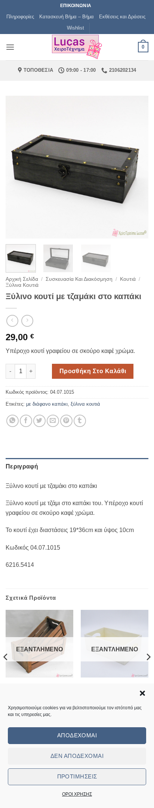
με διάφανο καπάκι (47, 404)
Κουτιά (128, 279)
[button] (142, 693)
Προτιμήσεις (77, 776)
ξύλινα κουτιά (85, 404)
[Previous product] (27, 320)
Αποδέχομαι (77, 735)
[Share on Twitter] (39, 421)
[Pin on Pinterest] (66, 421)
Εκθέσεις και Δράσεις (122, 16)
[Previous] (18, 167)
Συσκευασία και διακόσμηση (79, 279)
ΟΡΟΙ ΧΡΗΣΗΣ (77, 794)
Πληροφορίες (20, 16)
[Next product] (12, 320)
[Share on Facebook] (26, 421)
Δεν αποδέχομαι (77, 756)
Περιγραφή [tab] (22, 466)
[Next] (136, 167)
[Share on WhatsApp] (12, 421)
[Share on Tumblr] (80, 421)
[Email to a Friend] (53, 421)
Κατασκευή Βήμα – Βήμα (66, 16)
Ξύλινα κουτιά (22, 285)
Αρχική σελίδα (22, 279)
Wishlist (75, 28)
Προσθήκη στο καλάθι (92, 371)
